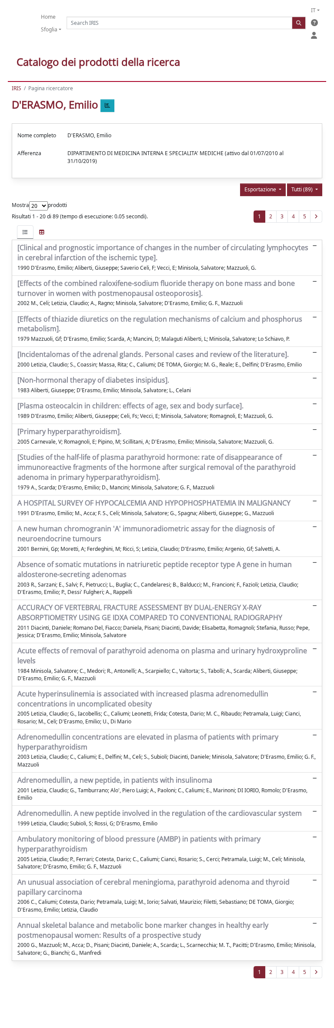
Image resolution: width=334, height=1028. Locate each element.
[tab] (25, 232)
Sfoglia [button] (49, 29)
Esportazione (260, 189)
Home (48, 16)
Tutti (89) (302, 189)
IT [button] (313, 10)
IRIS (16, 88)
